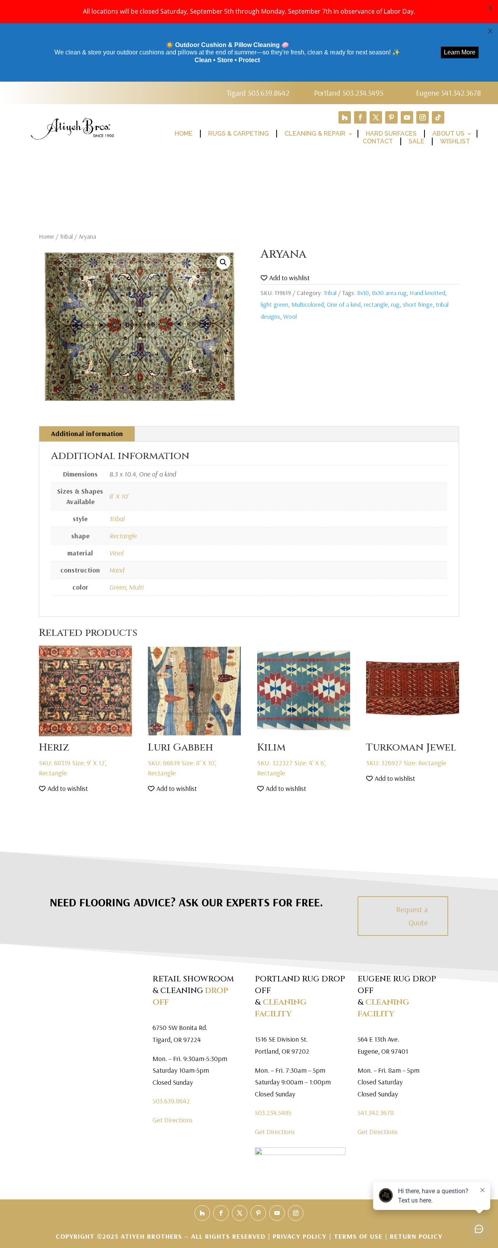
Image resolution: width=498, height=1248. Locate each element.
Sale (416, 141)
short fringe (418, 304)
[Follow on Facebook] (360, 117)
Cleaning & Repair (314, 133)
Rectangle (123, 535)
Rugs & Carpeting (238, 133)
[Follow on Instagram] (422, 117)
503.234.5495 (273, 1112)
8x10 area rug (389, 293)
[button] (223, 262)
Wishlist (455, 141)
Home (184, 133)
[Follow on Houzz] (344, 117)
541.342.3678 (376, 1112)
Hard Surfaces (391, 133)
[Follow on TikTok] (438, 117)
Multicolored (307, 304)
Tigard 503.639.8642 (257, 93)
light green (274, 304)
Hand (116, 570)
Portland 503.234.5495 (348, 93)
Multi (136, 587)
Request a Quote (412, 915)
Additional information (87, 433)
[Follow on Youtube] (407, 117)
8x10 (363, 293)
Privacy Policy (301, 1236)
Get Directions (173, 1119)
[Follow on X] (376, 117)
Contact (378, 141)
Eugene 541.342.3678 (448, 93)
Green (117, 587)
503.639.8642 (171, 1100)
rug (395, 304)
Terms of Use (358, 1236)
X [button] (490, 7)
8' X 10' (119, 496)
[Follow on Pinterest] (391, 117)
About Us (448, 133)
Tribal (66, 236)
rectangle (376, 304)
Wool (290, 316)
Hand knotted (427, 293)
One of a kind (344, 304)
